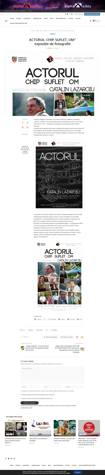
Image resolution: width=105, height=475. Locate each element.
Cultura (52, 34)
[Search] (98, 21)
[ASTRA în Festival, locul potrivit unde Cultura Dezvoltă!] (65, 428)
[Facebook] (23, 123)
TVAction (50, 48)
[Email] (27, 127)
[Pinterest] (23, 127)
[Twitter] (27, 123)
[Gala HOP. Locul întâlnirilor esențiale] (40, 428)
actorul (31, 330)
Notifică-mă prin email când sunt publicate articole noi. (37, 398)
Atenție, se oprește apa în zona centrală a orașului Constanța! (25, 150)
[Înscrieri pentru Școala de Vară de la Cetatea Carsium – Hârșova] (16, 428)
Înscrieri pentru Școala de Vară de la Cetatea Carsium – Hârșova (15, 440)
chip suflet (39, 330)
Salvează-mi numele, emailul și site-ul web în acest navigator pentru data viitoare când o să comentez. (48, 391)
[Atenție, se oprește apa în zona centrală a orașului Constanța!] (25, 140)
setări (68, 473)
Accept (77, 472)
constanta (54, 330)
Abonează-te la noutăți (92, 14)
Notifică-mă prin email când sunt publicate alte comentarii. (38, 395)
